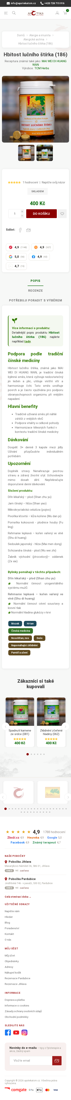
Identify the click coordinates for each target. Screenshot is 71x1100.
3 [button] (34, 754)
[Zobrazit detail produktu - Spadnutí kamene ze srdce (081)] (20, 711)
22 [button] (24, 812)
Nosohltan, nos (20, 638)
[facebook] (8, 1033)
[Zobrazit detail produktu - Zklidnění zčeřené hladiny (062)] (51, 711)
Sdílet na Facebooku (20, 230)
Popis (35, 281)
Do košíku (41, 213)
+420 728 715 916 (54, 3)
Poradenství (12, 928)
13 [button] (44, 808)
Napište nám (12, 911)
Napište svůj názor (53, 182)
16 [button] (53, 808)
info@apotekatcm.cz (23, 3)
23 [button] (27, 812)
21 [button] (21, 812)
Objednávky (12, 961)
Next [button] (65, 726)
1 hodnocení (30, 182)
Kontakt (9, 933)
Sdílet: (10, 229)
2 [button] (31, 754)
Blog (7, 922)
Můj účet (10, 955)
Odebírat (57, 1060)
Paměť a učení (19, 652)
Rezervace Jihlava (15, 983)
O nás (8, 939)
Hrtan (30, 623)
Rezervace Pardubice (17, 978)
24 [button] (30, 812)
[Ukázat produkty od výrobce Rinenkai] (18, 792)
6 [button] (44, 754)
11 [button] (37, 808)
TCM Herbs (41, 68)
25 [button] (34, 812)
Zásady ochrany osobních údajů (23, 1011)
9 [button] (31, 808)
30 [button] (49, 812)
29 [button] (46, 812)
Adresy (9, 966)
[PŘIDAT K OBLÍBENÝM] (62, 213)
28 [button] (43, 812)
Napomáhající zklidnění (24, 645)
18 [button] (59, 808)
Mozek (15, 623)
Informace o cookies (17, 1005)
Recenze (35, 290)
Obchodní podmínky (16, 1016)
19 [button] (63, 808)
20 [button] (66, 808)
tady (27, 341)
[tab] (35, 281)
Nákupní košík (13, 972)
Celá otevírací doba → (18, 896)
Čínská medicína (20, 631)
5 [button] (40, 754)
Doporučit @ (28, 230)
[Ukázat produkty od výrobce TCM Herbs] (52, 792)
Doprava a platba (15, 999)
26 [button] (37, 812)
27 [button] (40, 812)
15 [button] (50, 808)
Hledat (9, 916)
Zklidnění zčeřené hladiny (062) (51, 732)
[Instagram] (24, 1033)
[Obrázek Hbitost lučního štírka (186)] (26, 153)
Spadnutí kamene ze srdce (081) (20, 732)
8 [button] (28, 808)
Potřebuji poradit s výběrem (35, 300)
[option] (20, 722)
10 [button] (34, 808)
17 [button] (56, 808)
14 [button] (47, 808)
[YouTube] (16, 1033)
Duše (39, 638)
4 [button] (37, 754)
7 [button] (25, 808)
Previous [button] (5, 726)
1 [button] (27, 754)
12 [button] (40, 808)
